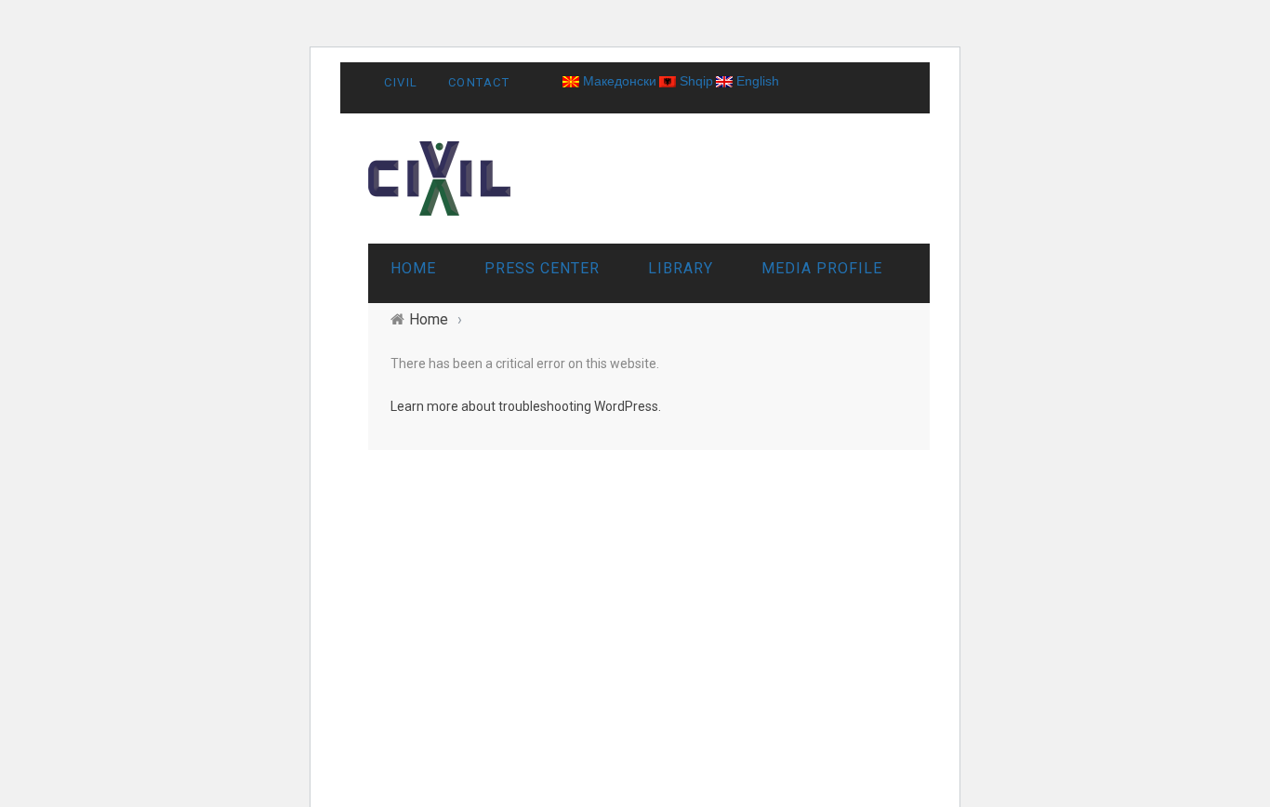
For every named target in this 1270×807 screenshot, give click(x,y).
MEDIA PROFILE (821, 268)
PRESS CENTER (542, 268)
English (756, 80)
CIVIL (401, 82)
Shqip (694, 80)
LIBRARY (680, 268)
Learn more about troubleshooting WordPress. (525, 406)
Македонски (617, 80)
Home (413, 268)
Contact (479, 82)
